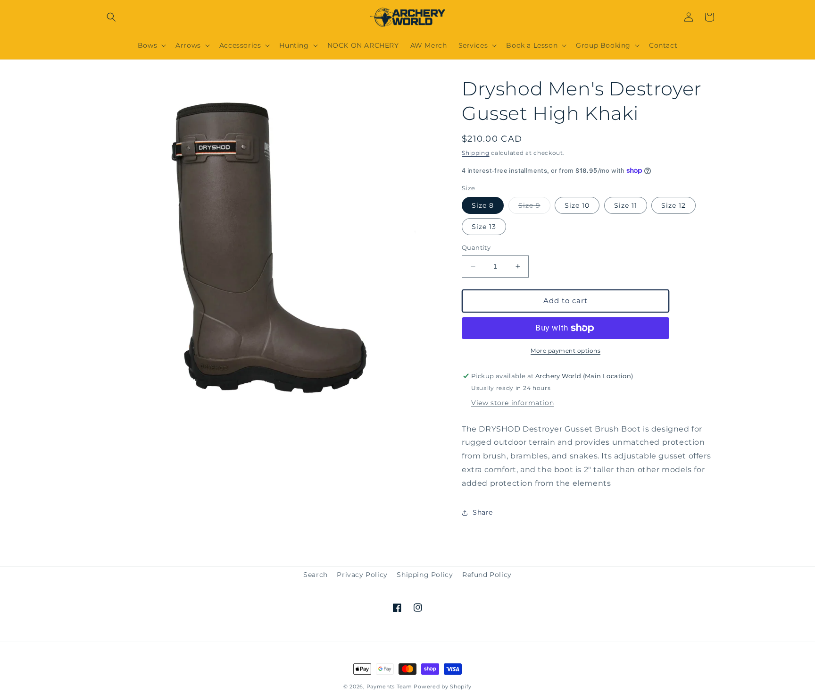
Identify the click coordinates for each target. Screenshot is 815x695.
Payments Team (389, 686)
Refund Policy (487, 574)
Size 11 (625, 205)
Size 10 (577, 205)
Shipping (476, 152)
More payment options (565, 350)
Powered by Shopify (443, 686)
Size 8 (483, 205)
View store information (512, 402)
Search (315, 574)
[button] (111, 17)
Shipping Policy (425, 574)
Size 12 (673, 205)
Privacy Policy (362, 574)
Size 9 (534, 207)
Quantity (476, 247)
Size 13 (484, 226)
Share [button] (483, 512)
